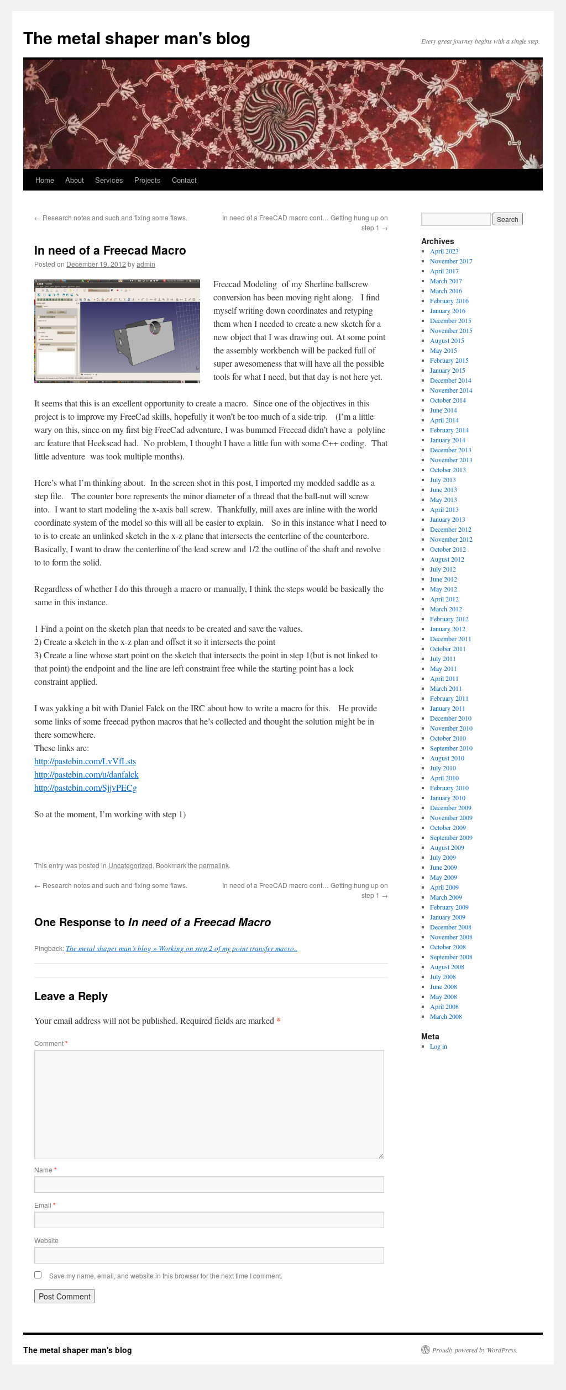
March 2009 (446, 896)
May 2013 (443, 499)
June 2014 (443, 409)
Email (45, 1204)
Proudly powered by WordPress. (475, 1349)
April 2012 (444, 598)
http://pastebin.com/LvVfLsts (85, 761)
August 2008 (447, 966)
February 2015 (449, 360)
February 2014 (449, 429)
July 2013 (443, 479)
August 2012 (447, 558)
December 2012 (450, 529)
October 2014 (448, 399)
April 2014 (444, 419)
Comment (51, 1043)
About (74, 180)
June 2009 (443, 867)
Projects (147, 180)
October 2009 (448, 827)
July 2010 (443, 767)
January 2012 (447, 628)
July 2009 (443, 857)
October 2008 (448, 946)
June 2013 (443, 489)
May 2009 (443, 877)
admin (146, 263)
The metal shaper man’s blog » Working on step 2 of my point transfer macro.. (181, 948)
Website (46, 1240)
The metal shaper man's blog (136, 37)
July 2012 (443, 568)
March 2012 (446, 608)
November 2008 (451, 936)
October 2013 (448, 469)
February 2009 (449, 906)
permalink (214, 865)
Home (44, 180)
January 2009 (447, 916)
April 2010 (444, 777)
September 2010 (451, 747)
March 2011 (446, 688)
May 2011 (443, 668)
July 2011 (443, 658)
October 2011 (448, 648)
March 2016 (446, 290)
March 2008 (446, 1016)
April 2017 (444, 270)
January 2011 (447, 708)
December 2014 (450, 380)
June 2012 (443, 578)
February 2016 (449, 300)
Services (109, 180)
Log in (438, 1046)
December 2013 (450, 449)
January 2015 (447, 370)
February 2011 (449, 698)
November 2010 (451, 727)
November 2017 (451, 260)
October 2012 (448, 549)
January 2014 (447, 439)
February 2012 (449, 618)
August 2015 (447, 340)
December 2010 (450, 718)
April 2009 (444, 886)
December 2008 (450, 926)
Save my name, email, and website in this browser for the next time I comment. (165, 1275)
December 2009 (450, 807)
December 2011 (450, 638)
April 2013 (444, 509)
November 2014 (451, 389)
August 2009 (447, 847)
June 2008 (443, 986)
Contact (184, 180)
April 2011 (444, 678)
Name (45, 1169)
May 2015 (443, 350)
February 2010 (449, 787)
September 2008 (451, 956)
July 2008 (443, 976)
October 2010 (448, 737)
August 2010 (447, 757)
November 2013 (451, 459)
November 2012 (451, 539)
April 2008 (444, 1006)
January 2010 (447, 797)
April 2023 (444, 250)
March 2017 (446, 280)
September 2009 (451, 837)
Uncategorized (130, 865)
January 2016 (447, 310)
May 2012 (443, 588)
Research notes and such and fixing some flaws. (110, 217)
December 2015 (450, 320)
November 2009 (451, 817)
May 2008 (443, 996)
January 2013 (447, 519)
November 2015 (451, 330)
